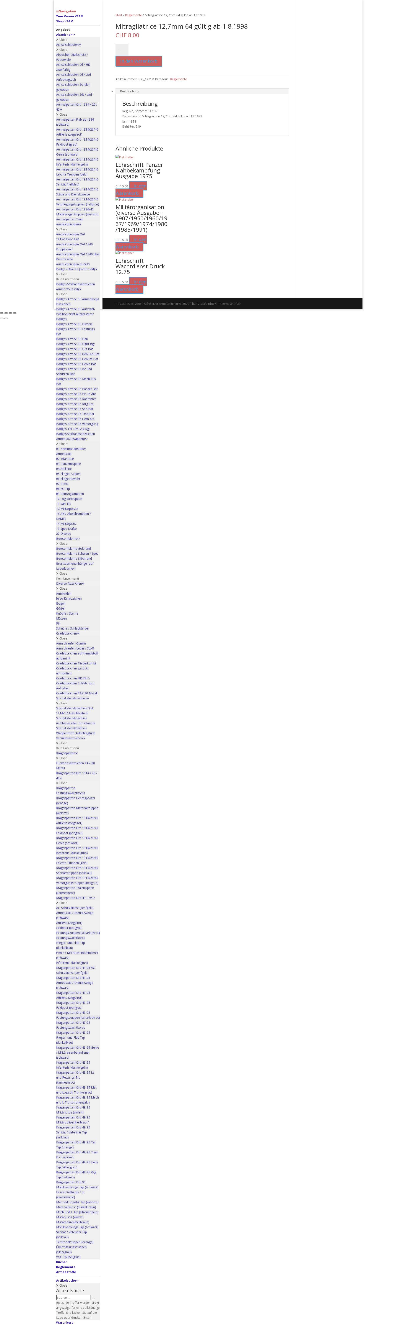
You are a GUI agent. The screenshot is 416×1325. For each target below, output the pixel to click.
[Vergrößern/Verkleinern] (1, 313)
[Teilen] (10, 313)
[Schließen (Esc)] (14, 313)
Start (118, 15)
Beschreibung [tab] (129, 91)
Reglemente (133, 15)
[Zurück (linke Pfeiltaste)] (1, 318)
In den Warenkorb (139, 61)
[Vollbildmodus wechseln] (6, 313)
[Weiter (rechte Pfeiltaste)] (6, 318)
